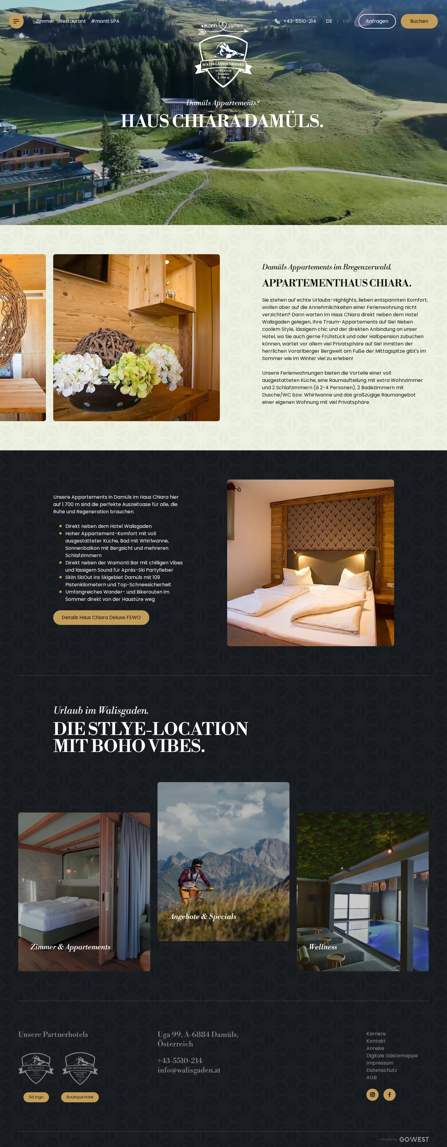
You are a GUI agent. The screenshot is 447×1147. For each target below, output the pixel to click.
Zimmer (45, 21)
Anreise (375, 1048)
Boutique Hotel (80, 1097)
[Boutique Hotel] (80, 1068)
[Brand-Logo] (223, 54)
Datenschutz (381, 1070)
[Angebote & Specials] (223, 861)
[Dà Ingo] (36, 1068)
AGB (371, 1077)
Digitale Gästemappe (392, 1055)
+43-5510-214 (180, 1061)
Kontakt (376, 1041)
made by (388, 1139)
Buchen (419, 21)
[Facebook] (389, 1095)
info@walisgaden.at (189, 1070)
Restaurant (72, 21)
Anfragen (377, 21)
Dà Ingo (36, 1097)
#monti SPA (105, 21)
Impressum (379, 1062)
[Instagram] (372, 1095)
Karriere (376, 1033)
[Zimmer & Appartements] (84, 892)
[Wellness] (363, 892)
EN (346, 21)
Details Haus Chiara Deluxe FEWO (101, 617)
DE (329, 21)
